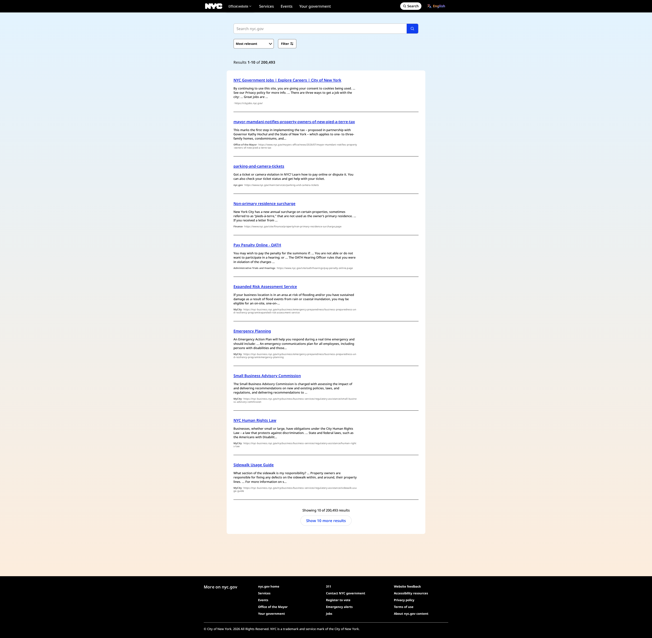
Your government (315, 6)
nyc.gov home (268, 586)
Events (287, 6)
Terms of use (403, 607)
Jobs (329, 614)
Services (266, 6)
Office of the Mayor (273, 607)
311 (328, 586)
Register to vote (338, 600)
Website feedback (407, 586)
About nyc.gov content (411, 614)
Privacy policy (404, 600)
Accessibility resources (411, 593)
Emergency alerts (339, 607)
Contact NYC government (345, 593)
